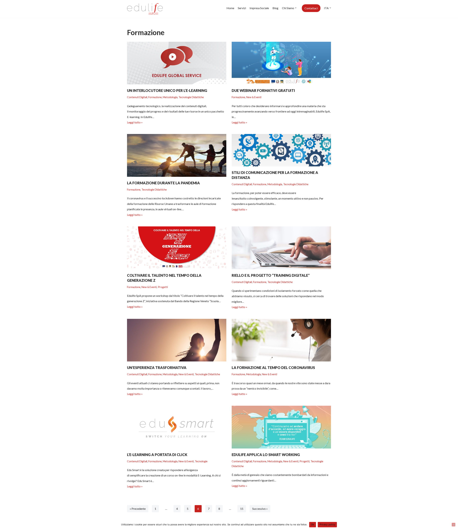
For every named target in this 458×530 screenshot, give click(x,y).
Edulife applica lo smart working (266, 454)
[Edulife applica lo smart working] (281, 427)
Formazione (155, 97)
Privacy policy (327, 524)
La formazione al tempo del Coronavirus (273, 367)
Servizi (242, 8)
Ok (312, 524)
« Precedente (138, 508)
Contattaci (311, 8)
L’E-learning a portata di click (157, 454)
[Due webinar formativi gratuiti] (281, 63)
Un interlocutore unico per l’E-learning (167, 90)
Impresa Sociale (259, 8)
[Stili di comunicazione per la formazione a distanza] (281, 150)
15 (241, 508)
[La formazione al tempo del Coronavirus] (281, 340)
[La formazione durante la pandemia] (176, 155)
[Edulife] (145, 9)
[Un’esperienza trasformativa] (176, 340)
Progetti (163, 287)
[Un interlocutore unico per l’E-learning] (176, 63)
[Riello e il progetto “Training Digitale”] (281, 247)
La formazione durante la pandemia (163, 183)
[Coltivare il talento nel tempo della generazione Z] (176, 247)
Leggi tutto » (135, 122)
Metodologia (170, 97)
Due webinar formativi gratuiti (263, 90)
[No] (453, 524)
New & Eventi (253, 97)
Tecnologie (201, 461)
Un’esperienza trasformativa (156, 367)
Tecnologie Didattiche (191, 97)
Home (230, 8)
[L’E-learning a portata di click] (176, 427)
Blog (275, 8)
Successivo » (260, 508)
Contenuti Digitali (137, 97)
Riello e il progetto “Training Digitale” (271, 275)
